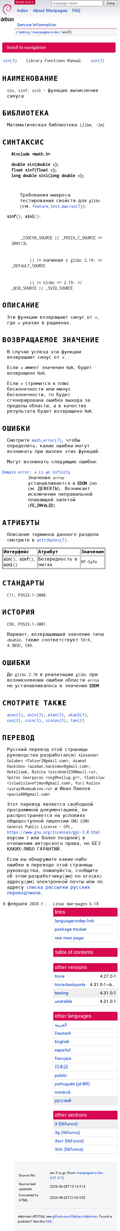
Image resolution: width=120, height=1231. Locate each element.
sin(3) (10, 60)
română (62, 1092)
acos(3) (15, 714)
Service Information (36, 24)
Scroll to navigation (26, 47)
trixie (59, 976)
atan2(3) (77, 714)
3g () (67, 1132)
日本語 (61, 1066)
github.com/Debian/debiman (74, 1216)
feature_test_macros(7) (57, 206)
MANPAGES (25, 2)
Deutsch (63, 1033)
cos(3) (14, 720)
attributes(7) (51, 540)
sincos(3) (55, 720)
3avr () (69, 1140)
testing (24, 32)
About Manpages (50, 10)
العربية (61, 1024)
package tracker (71, 929)
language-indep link (74, 920)
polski (61, 1075)
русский (63, 1100)
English (62, 1041)
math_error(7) (46, 440)
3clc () (69, 1149)
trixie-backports (70, 984)
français (63, 1058)
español (63, 1050)
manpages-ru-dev (45, 32)
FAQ (76, 10)
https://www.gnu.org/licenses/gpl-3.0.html (53, 832)
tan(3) (77, 720)
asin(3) (35, 714)
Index (22, 10)
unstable (63, 1001)
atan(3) (56, 714)
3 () (66, 1123)
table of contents (74, 952)
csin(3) (33, 720)
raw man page (69, 938)
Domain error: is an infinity (36, 472)
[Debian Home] (7, 11)
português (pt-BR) (72, 1083)
